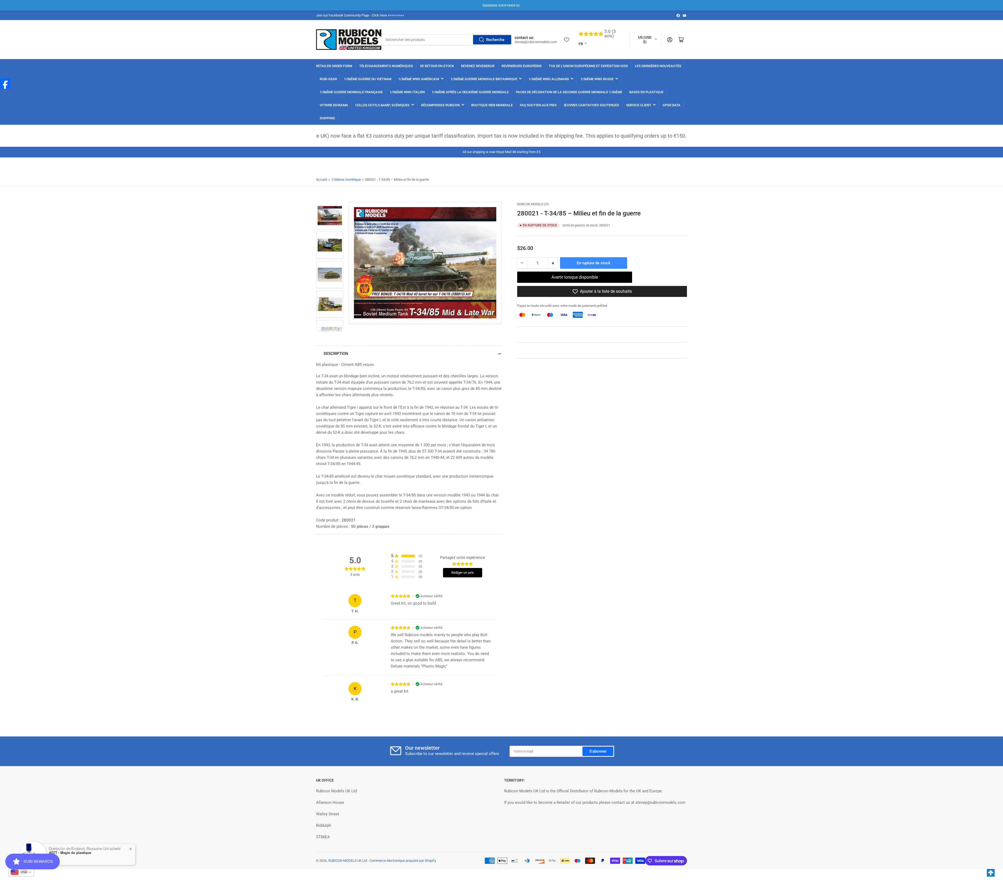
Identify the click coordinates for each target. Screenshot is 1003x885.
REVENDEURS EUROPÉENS (521, 66)
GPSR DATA (671, 105)
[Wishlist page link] (566, 39)
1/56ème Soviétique (346, 179)
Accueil (321, 179)
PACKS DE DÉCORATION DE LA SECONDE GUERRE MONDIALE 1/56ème (569, 92)
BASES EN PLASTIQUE (646, 92)
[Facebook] (5, 83)
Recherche (495, 39)
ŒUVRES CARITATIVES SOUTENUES (591, 105)
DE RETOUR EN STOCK (437, 66)
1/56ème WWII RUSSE (597, 79)
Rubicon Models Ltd (533, 204)
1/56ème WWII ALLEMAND (549, 79)
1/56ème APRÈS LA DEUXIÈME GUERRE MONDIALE (470, 92)
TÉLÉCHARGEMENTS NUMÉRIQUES (386, 66)
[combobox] (446, 39)
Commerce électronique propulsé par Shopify (403, 861)
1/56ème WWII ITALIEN (407, 92)
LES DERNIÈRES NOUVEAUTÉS (658, 66)
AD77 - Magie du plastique (70, 853)
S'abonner (598, 751)
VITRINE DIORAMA (334, 105)
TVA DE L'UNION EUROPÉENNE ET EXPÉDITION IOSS (588, 66)
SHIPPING (327, 118)
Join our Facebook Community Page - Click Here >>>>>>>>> (360, 15)
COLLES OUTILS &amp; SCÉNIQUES (382, 105)
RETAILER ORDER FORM (334, 66)
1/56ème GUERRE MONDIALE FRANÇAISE (351, 92)
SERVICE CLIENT (638, 105)
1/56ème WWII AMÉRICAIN (418, 79)
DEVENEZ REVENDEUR (477, 66)
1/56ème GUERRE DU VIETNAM (367, 79)
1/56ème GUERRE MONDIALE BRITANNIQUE (484, 79)
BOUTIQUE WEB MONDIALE (492, 105)
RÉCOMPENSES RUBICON (440, 105)
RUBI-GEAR (328, 79)
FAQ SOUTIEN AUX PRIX (538, 105)
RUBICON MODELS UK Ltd (347, 861)
